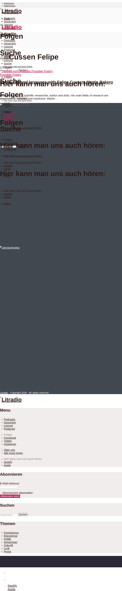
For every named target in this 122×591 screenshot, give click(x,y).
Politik (7, 539)
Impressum (9, 3)
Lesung (8, 46)
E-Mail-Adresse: (10, 483)
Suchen (23, 514)
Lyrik (7, 548)
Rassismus (10, 535)
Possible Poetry (10, 74)
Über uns (9, 449)
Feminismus (11, 532)
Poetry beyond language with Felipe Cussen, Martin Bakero (56, 82)
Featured (9, 49)
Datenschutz (9, 6)
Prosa (7, 551)
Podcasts (9, 18)
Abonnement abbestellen (17, 492)
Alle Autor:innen (13, 453)
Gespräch (10, 21)
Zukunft (8, 545)
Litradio (4, 392)
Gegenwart (10, 542)
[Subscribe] (4, 579)
